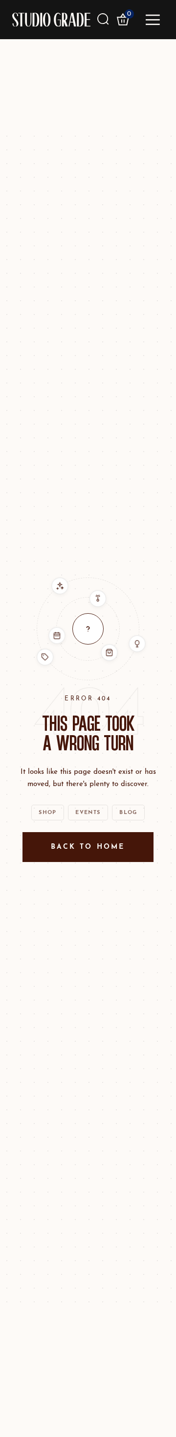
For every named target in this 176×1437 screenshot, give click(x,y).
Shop (47, 812)
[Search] (103, 19)
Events (87, 812)
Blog (128, 812)
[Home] (51, 19)
